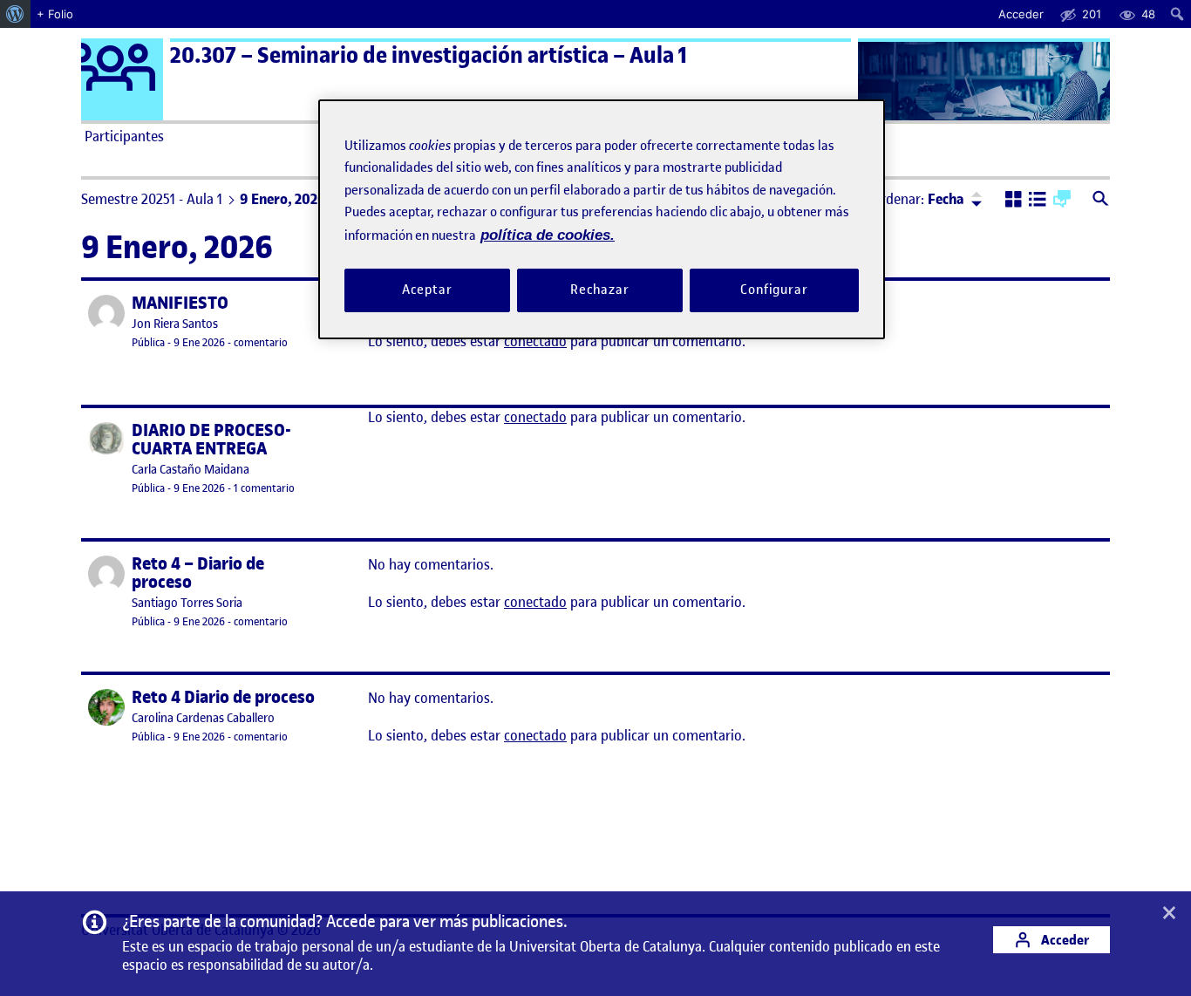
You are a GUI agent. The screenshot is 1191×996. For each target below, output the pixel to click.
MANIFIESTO (180, 303)
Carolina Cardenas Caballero (203, 718)
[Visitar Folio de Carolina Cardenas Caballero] (106, 707)
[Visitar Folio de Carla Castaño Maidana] (106, 440)
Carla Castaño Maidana (190, 469)
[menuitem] (15, 14)
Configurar (774, 290)
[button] (1013, 200)
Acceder (1063, 940)
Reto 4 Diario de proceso (223, 697)
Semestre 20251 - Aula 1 (151, 198)
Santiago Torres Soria (187, 603)
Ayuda (794, 136)
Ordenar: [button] (918, 198)
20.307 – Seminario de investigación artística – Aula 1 (428, 55)
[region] (601, 219)
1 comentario (264, 488)
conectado (535, 341)
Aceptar (427, 290)
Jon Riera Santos (175, 324)
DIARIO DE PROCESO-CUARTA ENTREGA (211, 439)
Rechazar (600, 290)
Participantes (124, 136)
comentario (261, 342)
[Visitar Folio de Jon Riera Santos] (106, 313)
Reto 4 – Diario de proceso (198, 573)
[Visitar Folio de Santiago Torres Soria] (106, 574)
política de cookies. (547, 235)
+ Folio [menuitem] (55, 14)
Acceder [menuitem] (1021, 14)
